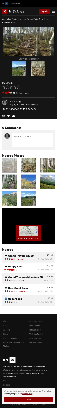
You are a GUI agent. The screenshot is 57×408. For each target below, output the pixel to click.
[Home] (14, 11)
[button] (3, 115)
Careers (6, 385)
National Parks (35, 342)
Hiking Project (35, 330)
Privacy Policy (27, 394)
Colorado (6, 19)
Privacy (42, 404)
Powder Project (35, 338)
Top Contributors (10, 338)
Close (28, 399)
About (5, 321)
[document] (28, 396)
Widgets (6, 330)
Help (5, 325)
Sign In (44, 11)
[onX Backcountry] (11, 3)
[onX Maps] (9, 362)
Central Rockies (18, 19)
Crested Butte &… (34, 19)
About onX (7, 380)
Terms (34, 404)
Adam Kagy (15, 101)
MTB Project (34, 325)
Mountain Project (36, 321)
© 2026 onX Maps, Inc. (21, 404)
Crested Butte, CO (32, 104)
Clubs (5, 334)
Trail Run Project (36, 334)
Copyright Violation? (29, 58)
